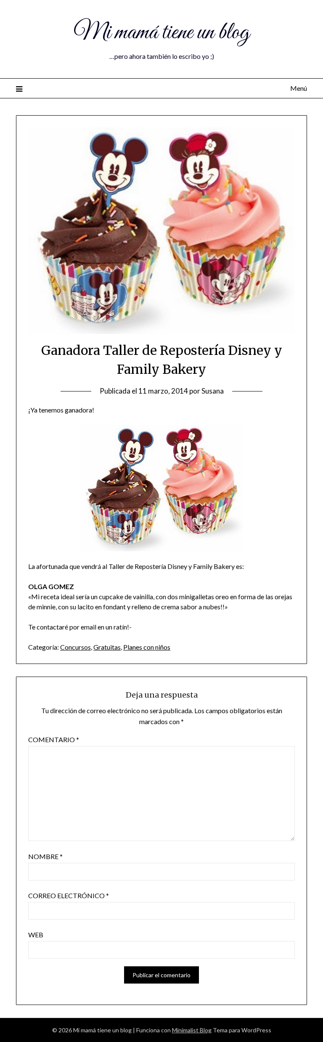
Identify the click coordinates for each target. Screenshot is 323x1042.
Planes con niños (146, 647)
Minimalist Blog (192, 1030)
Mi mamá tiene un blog (161, 33)
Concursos (75, 647)
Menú (298, 88)
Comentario (53, 739)
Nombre (45, 856)
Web (35, 935)
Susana (212, 390)
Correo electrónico (68, 895)
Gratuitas (107, 647)
